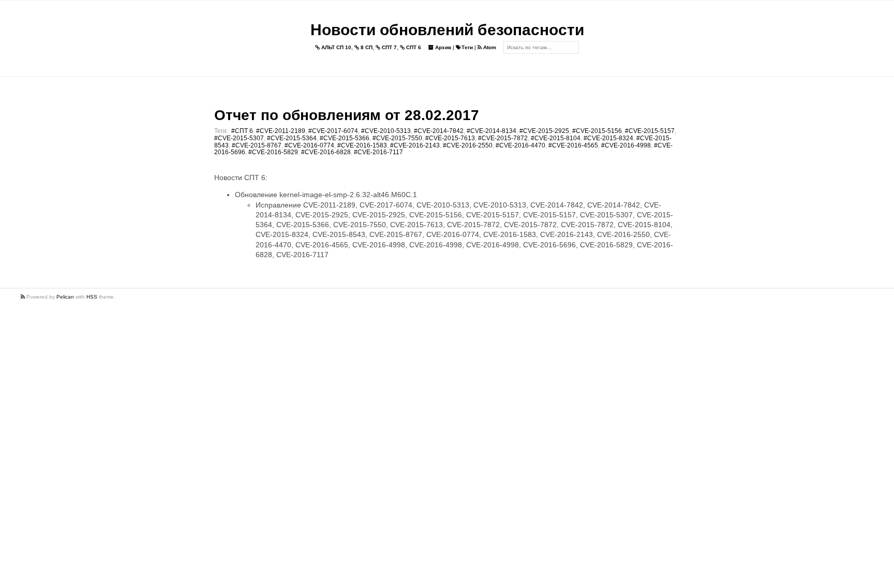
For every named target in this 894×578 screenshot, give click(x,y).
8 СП (366, 47)
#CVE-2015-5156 (597, 131)
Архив (442, 47)
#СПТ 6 (242, 131)
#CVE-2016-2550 (468, 145)
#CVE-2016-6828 (326, 152)
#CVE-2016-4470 (520, 145)
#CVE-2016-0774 (309, 145)
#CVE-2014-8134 (491, 131)
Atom (489, 47)
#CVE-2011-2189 (280, 131)
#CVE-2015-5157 (650, 131)
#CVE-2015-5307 (239, 138)
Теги (467, 47)
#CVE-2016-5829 (273, 152)
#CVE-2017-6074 (333, 131)
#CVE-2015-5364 (292, 138)
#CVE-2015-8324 (608, 138)
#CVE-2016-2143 (415, 145)
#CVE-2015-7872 (503, 138)
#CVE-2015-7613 (450, 138)
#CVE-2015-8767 (256, 145)
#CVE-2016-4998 (626, 145)
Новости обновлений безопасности (447, 29)
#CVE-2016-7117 (378, 152)
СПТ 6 (413, 47)
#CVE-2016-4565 (573, 145)
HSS (91, 297)
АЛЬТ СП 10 (335, 47)
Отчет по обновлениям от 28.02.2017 (346, 115)
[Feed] (23, 297)
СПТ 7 (388, 47)
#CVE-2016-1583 (362, 145)
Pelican (65, 297)
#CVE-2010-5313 (386, 131)
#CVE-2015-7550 (397, 138)
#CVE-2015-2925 (544, 131)
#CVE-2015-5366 (344, 138)
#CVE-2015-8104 (555, 138)
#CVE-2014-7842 (439, 131)
